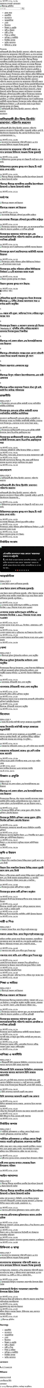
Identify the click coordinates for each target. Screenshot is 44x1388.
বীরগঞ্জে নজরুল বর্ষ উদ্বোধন (15, 64)
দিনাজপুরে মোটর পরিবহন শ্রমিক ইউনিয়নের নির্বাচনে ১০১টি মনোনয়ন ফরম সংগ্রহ (22, 75)
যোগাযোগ (16, 3)
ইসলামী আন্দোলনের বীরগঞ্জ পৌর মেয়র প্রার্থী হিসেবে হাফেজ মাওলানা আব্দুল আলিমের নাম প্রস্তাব (19, 462)
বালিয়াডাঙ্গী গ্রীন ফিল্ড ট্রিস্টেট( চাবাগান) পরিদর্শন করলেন (21, 52)
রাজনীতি (8, 15)
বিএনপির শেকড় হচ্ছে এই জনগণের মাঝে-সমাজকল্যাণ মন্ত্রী (21, 456)
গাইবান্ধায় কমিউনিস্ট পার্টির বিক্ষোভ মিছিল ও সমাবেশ (19, 451)
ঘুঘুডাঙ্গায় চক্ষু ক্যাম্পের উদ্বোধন (11, 1307)
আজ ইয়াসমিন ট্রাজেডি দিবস (10, 971)
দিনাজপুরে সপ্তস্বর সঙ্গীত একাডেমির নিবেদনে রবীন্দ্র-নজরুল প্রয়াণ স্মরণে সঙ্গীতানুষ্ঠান (19, 1047)
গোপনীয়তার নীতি (5, 1381)
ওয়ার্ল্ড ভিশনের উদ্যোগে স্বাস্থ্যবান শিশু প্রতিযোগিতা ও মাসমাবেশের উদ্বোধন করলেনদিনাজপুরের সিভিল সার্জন (20, 965)
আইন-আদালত (10, 42)
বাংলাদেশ (8, 18)
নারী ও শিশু (9, 33)
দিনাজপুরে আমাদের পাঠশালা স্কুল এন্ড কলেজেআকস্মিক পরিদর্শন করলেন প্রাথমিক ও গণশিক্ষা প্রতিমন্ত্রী (21, 69)
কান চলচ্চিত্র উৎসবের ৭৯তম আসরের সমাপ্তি (16, 769)
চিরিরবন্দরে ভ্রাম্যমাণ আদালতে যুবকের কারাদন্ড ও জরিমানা (22, 1241)
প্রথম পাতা (8, 13)
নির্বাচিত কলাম (10, 40)
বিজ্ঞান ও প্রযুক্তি (10, 28)
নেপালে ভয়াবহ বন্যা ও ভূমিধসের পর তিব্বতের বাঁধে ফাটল (21, 633)
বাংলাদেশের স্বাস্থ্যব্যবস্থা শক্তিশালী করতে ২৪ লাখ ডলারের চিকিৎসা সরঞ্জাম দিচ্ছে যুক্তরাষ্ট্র (21, 55)
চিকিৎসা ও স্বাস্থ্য (10, 45)
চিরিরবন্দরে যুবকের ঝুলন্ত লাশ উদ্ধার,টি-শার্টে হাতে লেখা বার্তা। (21, 58)
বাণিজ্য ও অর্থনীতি (11, 38)
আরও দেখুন (5, 401)
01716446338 (7, 1367)
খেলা (6, 23)
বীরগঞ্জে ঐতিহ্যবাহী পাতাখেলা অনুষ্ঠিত (14, 707)
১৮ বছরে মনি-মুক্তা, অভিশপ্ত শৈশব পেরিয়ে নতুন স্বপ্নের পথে (21, 976)
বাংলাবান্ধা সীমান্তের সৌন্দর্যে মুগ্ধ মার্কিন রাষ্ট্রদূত (20, 92)
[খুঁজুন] (23, 8)
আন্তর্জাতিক (9, 20)
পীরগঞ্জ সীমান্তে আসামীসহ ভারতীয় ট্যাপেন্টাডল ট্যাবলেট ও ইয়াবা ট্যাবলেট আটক (21, 62)
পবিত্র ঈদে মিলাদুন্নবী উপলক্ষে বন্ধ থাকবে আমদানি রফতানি (21, 1112)
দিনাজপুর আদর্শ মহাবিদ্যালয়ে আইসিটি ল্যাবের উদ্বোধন (20, 1033)
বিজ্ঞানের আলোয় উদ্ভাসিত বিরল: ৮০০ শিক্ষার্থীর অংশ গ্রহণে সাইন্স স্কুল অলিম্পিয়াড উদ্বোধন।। (22, 837)
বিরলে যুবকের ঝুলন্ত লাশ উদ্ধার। (12, 535)
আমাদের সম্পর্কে (6, 3)
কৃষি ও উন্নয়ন (9, 30)
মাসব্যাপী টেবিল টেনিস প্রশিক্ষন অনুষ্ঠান (14, 695)
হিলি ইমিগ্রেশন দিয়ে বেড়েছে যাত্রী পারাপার (15, 1117)
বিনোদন (8, 25)
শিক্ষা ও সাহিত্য (10, 35)
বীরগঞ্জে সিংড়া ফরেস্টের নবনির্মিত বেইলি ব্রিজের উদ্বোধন (21, 915)
